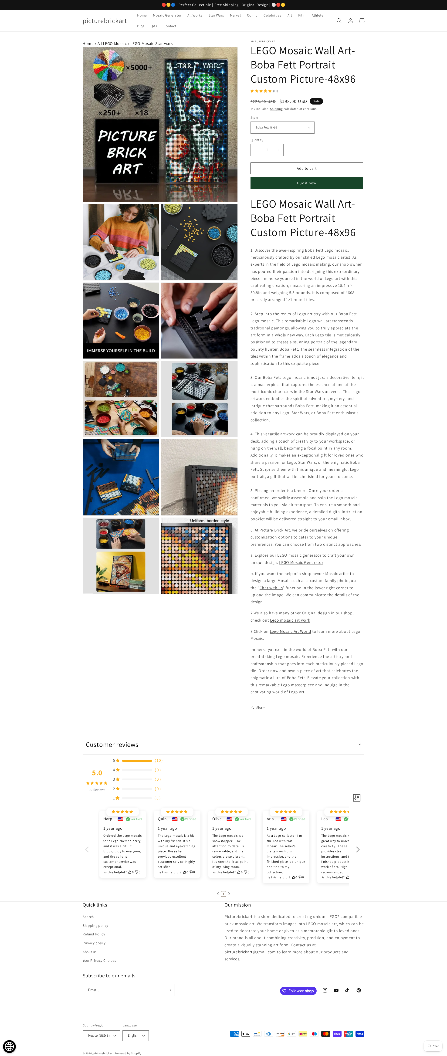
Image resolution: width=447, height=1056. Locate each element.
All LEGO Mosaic (112, 43)
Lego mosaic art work (290, 620)
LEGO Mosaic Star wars (152, 43)
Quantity (257, 140)
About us (89, 951)
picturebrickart (103, 1053)
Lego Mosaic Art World (290, 631)
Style (254, 117)
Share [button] (261, 707)
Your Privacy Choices (99, 960)
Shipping (276, 109)
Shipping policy (95, 925)
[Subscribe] (169, 990)
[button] (339, 20)
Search (88, 916)
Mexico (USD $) (99, 1035)
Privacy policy (94, 943)
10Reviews (97, 790)
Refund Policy (94, 934)
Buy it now (306, 183)
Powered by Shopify (128, 1053)
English (133, 1035)
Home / (90, 43)
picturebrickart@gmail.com (250, 951)
